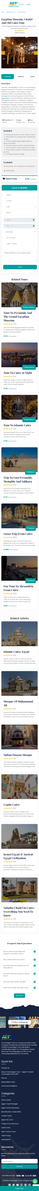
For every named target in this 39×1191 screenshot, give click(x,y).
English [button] (28, 4)
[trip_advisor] (29, 1185)
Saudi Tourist (5, 1128)
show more (19, 995)
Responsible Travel (8, 1082)
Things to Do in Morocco (10, 1124)
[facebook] (9, 1185)
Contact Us (5, 1068)
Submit (20, 267)
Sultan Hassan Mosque (18, 755)
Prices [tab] (32, 76)
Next (36, 53)
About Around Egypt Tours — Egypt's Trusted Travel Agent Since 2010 (17, 1073)
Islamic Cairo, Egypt (16, 651)
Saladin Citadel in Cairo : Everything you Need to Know (19, 911)
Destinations (5, 1139)
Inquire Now (19, 1188)
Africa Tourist (6, 1100)
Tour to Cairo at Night (18, 373)
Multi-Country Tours (8, 1132)
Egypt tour (5, 98)
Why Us (4, 1078)
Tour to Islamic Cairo (17, 425)
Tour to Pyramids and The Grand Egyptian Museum (18, 316)
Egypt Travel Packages (9, 1104)
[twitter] (13, 1185)
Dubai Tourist (6, 1136)
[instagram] (21, 1185)
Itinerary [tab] (21, 76)
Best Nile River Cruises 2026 (11, 1112)
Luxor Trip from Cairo (18, 534)
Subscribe (19, 1166)
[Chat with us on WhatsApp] (35, 1181)
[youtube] (17, 1185)
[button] (21, 4)
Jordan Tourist (6, 1116)
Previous (3, 53)
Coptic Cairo (12, 804)
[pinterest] (25, 1185)
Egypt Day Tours (7, 1120)
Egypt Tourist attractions (10, 1108)
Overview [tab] (7, 76)
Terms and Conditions (9, 1086)
